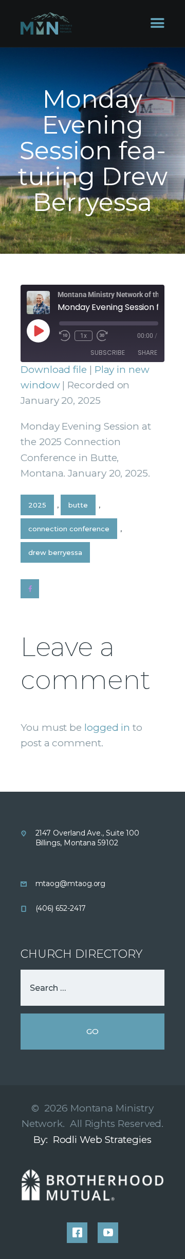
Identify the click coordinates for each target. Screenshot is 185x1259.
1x (83, 335)
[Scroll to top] (165, 1234)
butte (78, 505)
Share (147, 352)
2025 (37, 505)
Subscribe (107, 352)
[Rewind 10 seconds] (64, 335)
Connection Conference (68, 529)
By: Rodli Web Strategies (92, 1140)
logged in (107, 727)
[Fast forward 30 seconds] (102, 335)
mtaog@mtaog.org (70, 883)
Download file (54, 369)
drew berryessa (55, 552)
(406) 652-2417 (60, 908)
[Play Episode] (38, 330)
